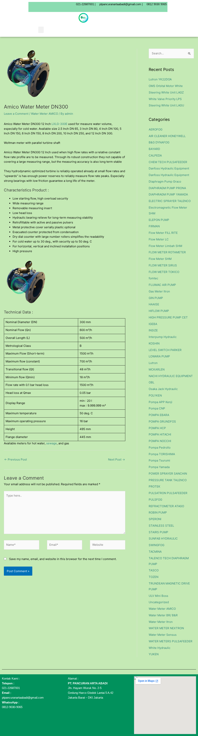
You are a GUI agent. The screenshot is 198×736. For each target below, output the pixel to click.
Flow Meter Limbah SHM (165, 246)
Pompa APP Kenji (160, 402)
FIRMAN (154, 226)
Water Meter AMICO (44, 113)
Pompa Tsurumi (159, 460)
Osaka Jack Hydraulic (163, 389)
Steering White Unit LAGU (166, 105)
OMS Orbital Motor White (166, 86)
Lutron (153, 363)
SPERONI (155, 519)
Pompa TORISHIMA (162, 454)
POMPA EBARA (159, 415)
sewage (51, 443)
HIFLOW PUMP (159, 311)
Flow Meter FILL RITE (163, 233)
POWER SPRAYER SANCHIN (168, 473)
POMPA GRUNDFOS (162, 421)
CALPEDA (155, 155)
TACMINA (155, 551)
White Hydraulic (159, 648)
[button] (41, 30)
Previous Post (15, 459)
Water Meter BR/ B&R (163, 615)
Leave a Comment (16, 113)
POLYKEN (155, 395)
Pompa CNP (157, 408)
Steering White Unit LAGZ (166, 92)
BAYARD (154, 149)
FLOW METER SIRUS (163, 265)
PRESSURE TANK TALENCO (168, 480)
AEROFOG (155, 129)
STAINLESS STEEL (161, 525)
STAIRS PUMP (158, 532)
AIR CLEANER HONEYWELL (167, 136)
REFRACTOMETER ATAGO (166, 506)
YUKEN (154, 654)
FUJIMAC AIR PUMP (162, 285)
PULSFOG (155, 499)
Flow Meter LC (159, 239)
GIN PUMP (156, 298)
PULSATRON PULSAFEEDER (168, 493)
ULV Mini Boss (158, 596)
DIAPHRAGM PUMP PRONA (167, 188)
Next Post (116, 459)
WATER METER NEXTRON (166, 628)
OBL (151, 382)
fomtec (153, 278)
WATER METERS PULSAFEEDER (170, 641)
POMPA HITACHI (160, 434)
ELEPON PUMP (159, 220)
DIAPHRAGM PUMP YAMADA (168, 194)
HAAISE (154, 304)
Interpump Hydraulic (163, 337)
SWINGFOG (156, 545)
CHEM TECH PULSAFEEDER (168, 162)
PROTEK (154, 486)
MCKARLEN (157, 369)
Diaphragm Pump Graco (165, 181)
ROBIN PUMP (158, 512)
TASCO (154, 570)
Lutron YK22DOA (160, 79)
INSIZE (153, 330)
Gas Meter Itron (159, 291)
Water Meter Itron (161, 622)
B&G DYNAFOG (159, 142)
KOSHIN (154, 343)
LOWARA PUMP (159, 356)
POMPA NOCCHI (160, 441)
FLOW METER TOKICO (164, 272)
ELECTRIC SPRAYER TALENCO (170, 201)
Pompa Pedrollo (160, 447)
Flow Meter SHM (160, 259)
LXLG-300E (60, 124)
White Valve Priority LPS (165, 99)
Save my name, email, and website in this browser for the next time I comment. (63, 559)
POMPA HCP (157, 428)
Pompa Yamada (159, 467)
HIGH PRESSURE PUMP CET (168, 317)
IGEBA (153, 324)
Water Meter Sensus (163, 635)
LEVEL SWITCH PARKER (165, 350)
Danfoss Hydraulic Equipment (169, 168)
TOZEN (153, 577)
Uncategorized (159, 602)
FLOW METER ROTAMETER (167, 252)
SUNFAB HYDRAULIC (163, 538)
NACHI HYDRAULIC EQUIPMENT (171, 376)
